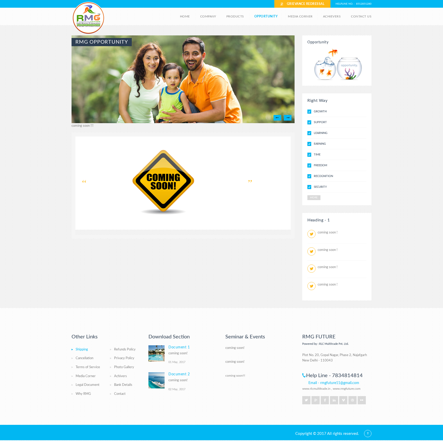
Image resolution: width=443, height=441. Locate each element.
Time (317, 154)
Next (287, 118)
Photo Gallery (124, 367)
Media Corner (300, 16)
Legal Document (87, 385)
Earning (320, 143)
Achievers (332, 16)
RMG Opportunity (101, 42)
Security (320, 186)
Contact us (361, 16)
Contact (120, 394)
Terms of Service (88, 367)
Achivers (120, 376)
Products (235, 16)
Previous (277, 118)
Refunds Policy (125, 349)
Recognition (323, 176)
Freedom (320, 165)
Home (185, 16)
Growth (320, 111)
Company (208, 16)
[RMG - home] (89, 18)
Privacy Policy (124, 358)
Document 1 (179, 347)
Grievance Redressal (303, 3)
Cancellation (84, 358)
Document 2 (179, 374)
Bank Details (123, 385)
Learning (320, 133)
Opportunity (266, 16)
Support (320, 122)
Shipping (82, 349)
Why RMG (83, 394)
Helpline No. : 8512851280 (353, 4)
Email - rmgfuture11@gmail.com (333, 383)
